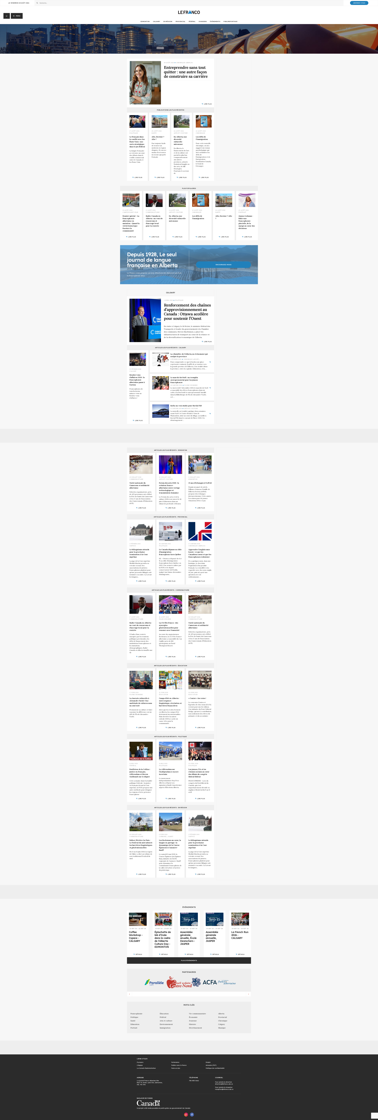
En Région (167, 21)
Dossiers (203, 21)
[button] (17, 16)
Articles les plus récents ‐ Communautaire (170, 590)
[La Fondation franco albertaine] (227, 982)
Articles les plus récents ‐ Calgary (170, 348)
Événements (215, 21)
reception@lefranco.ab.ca (224, 1089)
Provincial (180, 21)
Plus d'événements (189, 960)
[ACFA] (204, 982)
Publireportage (230, 21)
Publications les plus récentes (170, 110)
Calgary (156, 21)
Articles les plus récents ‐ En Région (170, 807)
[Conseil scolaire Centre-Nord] (179, 982)
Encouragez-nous (223, 265)
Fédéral (192, 21)
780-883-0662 (194, 1081)
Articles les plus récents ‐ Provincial (170, 517)
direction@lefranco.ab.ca (224, 1084)
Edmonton (145, 21)
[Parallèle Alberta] (154, 982)
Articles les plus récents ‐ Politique (170, 736)
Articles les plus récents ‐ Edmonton (170, 450)
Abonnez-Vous (359, 3)
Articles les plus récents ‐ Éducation (170, 666)
